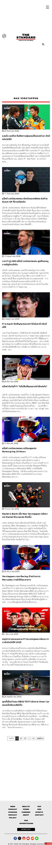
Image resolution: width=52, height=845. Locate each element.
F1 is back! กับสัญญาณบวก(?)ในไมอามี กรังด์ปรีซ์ (24, 325)
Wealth (26, 806)
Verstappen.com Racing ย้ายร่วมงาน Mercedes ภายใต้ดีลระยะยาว (21, 578)
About (26, 815)
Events (39, 812)
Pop (39, 806)
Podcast (12, 809)
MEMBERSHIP (26, 829)
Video (26, 809)
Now (39, 809)
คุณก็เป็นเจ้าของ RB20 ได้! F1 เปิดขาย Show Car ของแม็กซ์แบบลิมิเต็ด (25, 703)
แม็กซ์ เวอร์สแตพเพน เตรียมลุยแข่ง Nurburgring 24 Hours (19, 450)
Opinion (12, 812)
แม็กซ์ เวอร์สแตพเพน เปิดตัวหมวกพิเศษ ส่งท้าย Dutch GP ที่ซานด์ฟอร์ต (25, 200)
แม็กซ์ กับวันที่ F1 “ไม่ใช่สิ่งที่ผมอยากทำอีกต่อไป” (24, 386)
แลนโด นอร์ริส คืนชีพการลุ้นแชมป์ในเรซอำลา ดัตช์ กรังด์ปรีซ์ (26, 137)
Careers (26, 812)
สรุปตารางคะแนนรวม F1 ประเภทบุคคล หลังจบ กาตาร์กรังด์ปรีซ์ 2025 (25, 640)
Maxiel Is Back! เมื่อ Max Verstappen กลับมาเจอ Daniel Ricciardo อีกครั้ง (25, 515)
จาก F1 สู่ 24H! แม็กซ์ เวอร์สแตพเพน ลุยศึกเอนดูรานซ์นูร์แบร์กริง (25, 263)
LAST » (40, 738)
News (12, 806)
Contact (39, 815)
